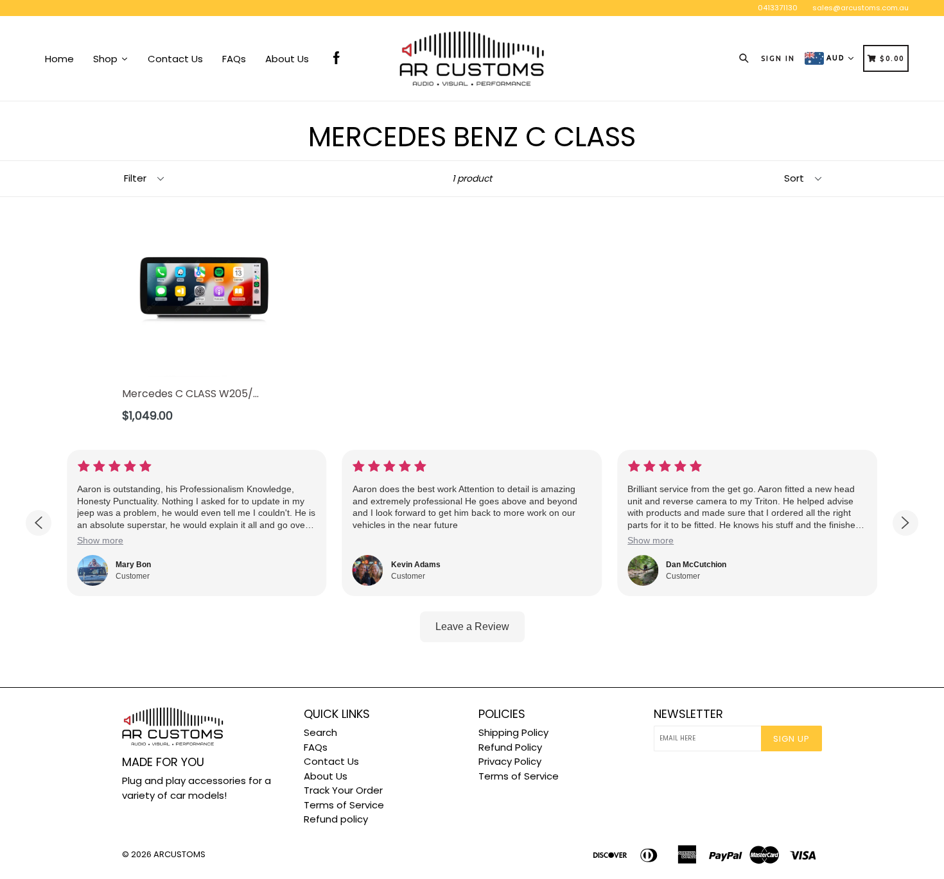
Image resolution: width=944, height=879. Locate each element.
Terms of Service (344, 805)
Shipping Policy (513, 732)
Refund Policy (510, 747)
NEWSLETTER (688, 714)
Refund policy (336, 819)
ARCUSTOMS (179, 854)
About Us (325, 776)
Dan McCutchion (696, 564)
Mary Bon (133, 564)
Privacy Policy (509, 761)
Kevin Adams (416, 564)
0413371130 (778, 8)
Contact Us (331, 761)
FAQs (316, 747)
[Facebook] (336, 58)
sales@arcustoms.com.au (860, 8)
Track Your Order (343, 790)
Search (320, 732)
